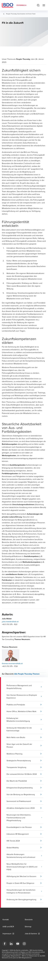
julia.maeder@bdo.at (10, 621)
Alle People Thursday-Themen (26, 674)
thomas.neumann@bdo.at (12, 663)
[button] (25, 687)
